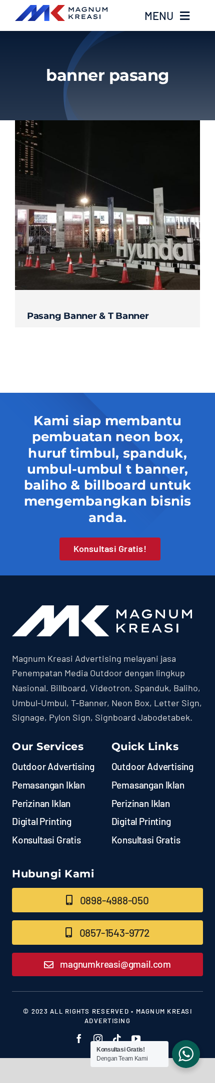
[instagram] (98, 1038)
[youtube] (136, 1038)
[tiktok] (117, 1038)
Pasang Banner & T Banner (88, 315)
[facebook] (79, 1038)
